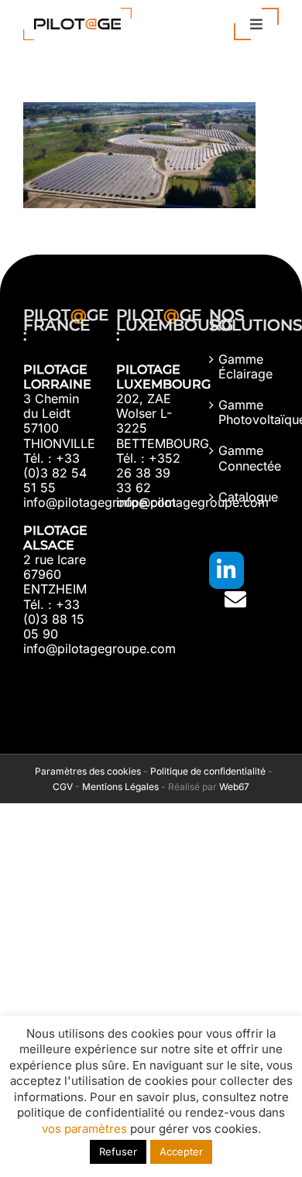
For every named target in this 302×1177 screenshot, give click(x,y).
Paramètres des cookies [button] (85, 771)
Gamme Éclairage (244, 366)
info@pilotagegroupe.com (99, 502)
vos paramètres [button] (84, 1128)
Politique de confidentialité (208, 771)
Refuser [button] (118, 1151)
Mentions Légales (120, 786)
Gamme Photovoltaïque (244, 412)
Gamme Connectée (244, 458)
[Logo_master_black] (77, 14)
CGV (63, 786)
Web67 (234, 786)
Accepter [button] (181, 1151)
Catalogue (244, 497)
